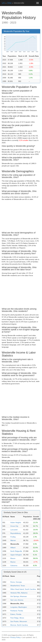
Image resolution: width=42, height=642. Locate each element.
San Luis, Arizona (16, 600)
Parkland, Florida (16, 611)
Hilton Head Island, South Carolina (23, 589)
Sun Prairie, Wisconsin (18, 621)
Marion (13, 562)
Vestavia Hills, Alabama (18, 593)
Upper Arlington (16, 555)
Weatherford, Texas (17, 586)
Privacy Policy (15, 637)
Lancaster (14, 530)
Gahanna (13, 565)
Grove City (14, 526)
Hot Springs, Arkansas (18, 596)
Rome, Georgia (16, 582)
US (3, 3)
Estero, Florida (15, 614)
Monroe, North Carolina (19, 625)
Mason (12, 558)
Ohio (9, 3)
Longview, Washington (18, 607)
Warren (13, 540)
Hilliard (12, 547)
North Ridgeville (16, 551)
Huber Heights (15, 522)
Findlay (13, 537)
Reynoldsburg (15, 533)
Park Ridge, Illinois (17, 618)
